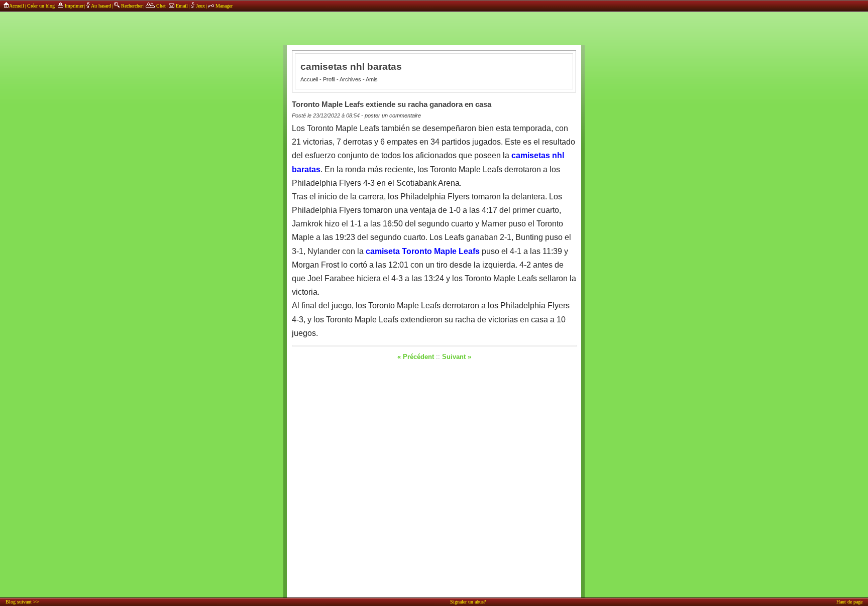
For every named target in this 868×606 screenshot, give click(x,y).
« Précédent (415, 356)
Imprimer (73, 6)
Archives (350, 79)
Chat (160, 6)
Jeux (200, 6)
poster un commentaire (393, 115)
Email (181, 6)
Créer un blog (41, 6)
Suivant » (456, 356)
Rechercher (131, 6)
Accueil (16, 6)
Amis (372, 79)
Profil (329, 79)
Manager (223, 6)
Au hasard (100, 6)
